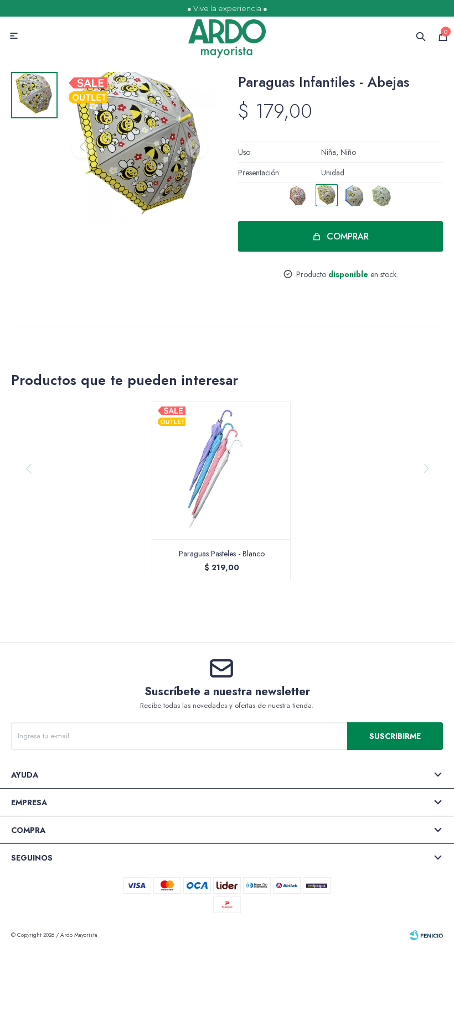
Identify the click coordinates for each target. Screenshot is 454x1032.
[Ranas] (382, 195)
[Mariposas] (299, 195)
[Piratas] (354, 195)
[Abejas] (326, 195)
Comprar (348, 236)
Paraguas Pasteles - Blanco (222, 553)
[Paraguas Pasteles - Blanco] (221, 470)
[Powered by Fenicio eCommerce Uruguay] (426, 935)
